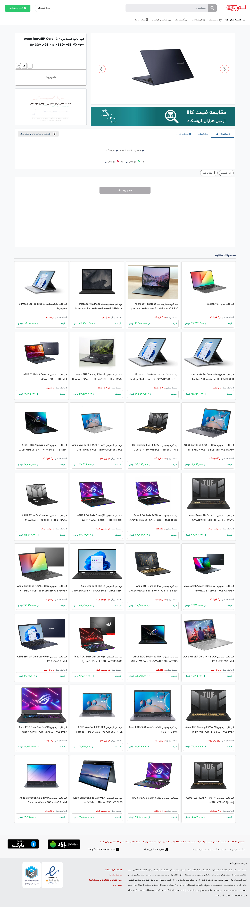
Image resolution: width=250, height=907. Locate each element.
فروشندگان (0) (222, 134)
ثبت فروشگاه (16, 8)
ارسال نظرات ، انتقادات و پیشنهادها (105, 880)
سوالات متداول (115, 874)
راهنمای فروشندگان (113, 869)
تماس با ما (117, 885)
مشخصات (203, 134)
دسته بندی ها (233, 20)
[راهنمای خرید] (29, 66)
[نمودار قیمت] (24, 66)
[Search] (212, 8)
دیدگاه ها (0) (182, 134)
